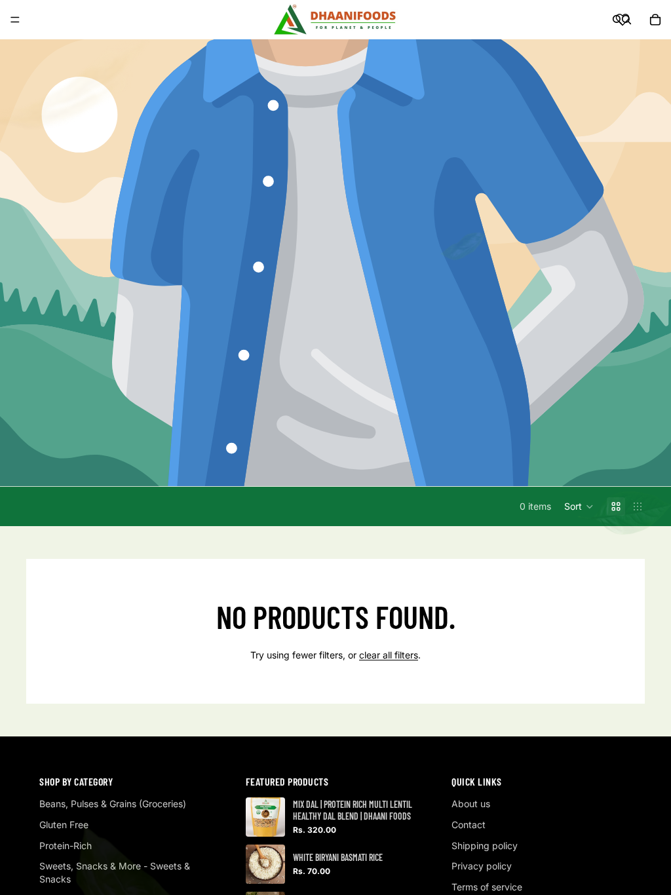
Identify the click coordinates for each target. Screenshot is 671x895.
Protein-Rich (65, 845)
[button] (579, 506)
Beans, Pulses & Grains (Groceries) (112, 803)
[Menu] (15, 20)
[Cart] (655, 19)
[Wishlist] (622, 19)
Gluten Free (63, 824)
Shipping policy (484, 845)
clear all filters (388, 654)
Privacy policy (481, 865)
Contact (468, 824)
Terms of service (486, 886)
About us (470, 803)
